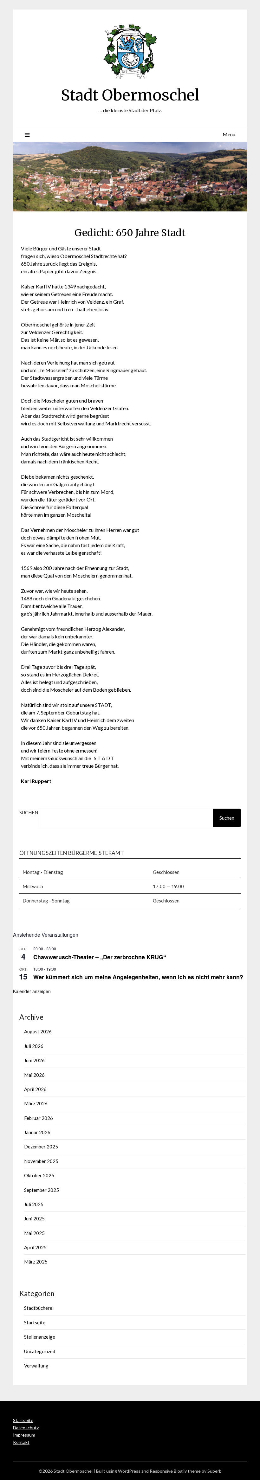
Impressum (24, 1435)
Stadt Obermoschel (130, 95)
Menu (229, 134)
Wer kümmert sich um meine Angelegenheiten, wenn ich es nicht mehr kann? (138, 977)
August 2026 (38, 1031)
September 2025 (41, 1190)
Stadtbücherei (39, 1308)
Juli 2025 (33, 1204)
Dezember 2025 (41, 1146)
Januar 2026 (37, 1132)
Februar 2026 (38, 1118)
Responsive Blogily (168, 1471)
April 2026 (35, 1089)
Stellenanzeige (39, 1337)
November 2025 (41, 1161)
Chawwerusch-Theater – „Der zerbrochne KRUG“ (99, 957)
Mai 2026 (34, 1075)
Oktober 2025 (39, 1175)
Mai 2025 (34, 1233)
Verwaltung (36, 1365)
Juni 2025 (34, 1218)
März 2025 (36, 1261)
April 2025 (35, 1247)
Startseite (34, 1322)
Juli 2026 (33, 1046)
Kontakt (21, 1442)
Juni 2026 (34, 1060)
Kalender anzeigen (32, 991)
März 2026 (36, 1103)
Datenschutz (26, 1427)
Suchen (28, 812)
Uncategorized (39, 1351)
